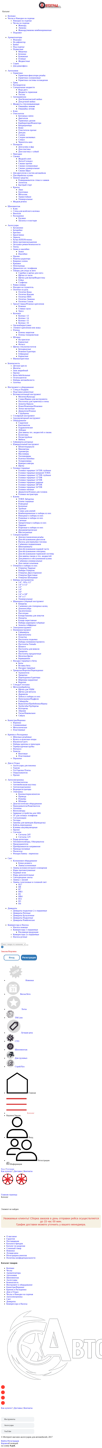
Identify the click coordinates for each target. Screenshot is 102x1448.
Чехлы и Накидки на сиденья (19, 1294)
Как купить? (6, 1171)
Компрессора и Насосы (16, 1304)
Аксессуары (11, 1280)
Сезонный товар (13, 1248)
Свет (8, 1299)
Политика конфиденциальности (20, 1258)
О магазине (11, 1236)
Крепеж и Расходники (16, 1289)
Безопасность (12, 1282)
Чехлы (9, 1270)
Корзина (5, 1443)
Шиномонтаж (12, 1278)
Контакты (28, 1171)
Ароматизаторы (13, 1273)
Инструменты (9, 1419)
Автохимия (11, 1275)
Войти (4, 1441)
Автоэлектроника (14, 1297)
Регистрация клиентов (16, 1255)
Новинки (10, 1251)
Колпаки (10, 1268)
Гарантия (10, 1239)
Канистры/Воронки (15, 1287)
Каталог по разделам (15, 1246)
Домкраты (11, 1301)
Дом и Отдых (12, 1292)
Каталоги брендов (14, 1243)
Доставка (18, 1171)
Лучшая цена (12, 1253)
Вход (11, 957)
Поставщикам (12, 1241)
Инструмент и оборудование (19, 1285)
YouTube (7, 1431)
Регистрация (29, 957)
